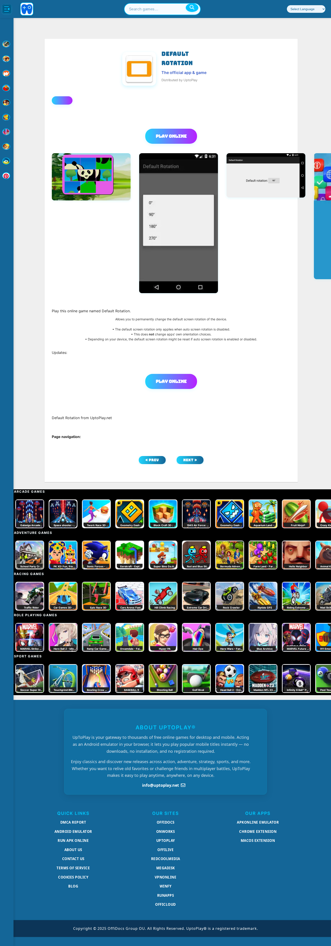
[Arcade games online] (6, 58)
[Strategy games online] (6, 146)
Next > (190, 460)
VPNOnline (166, 877)
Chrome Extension (258, 831)
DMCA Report (73, 822)
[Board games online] (6, 73)
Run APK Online (73, 840)
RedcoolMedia (165, 858)
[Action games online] (6, 44)
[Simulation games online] (6, 117)
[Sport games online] (6, 132)
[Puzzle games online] (6, 102)
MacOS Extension (258, 840)
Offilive (165, 849)
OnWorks (165, 831)
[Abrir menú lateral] (6, 8)
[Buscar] (192, 7)
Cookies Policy (73, 877)
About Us (73, 849)
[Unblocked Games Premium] (6, 175)
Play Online (171, 136)
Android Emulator (73, 831)
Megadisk (165, 868)
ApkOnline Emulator (258, 822)
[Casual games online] (6, 88)
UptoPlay (165, 840)
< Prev (152, 460)
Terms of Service (73, 868)
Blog (73, 886)
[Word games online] (6, 161)
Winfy (166, 886)
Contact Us (73, 858)
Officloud (165, 904)
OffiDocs (166, 822)
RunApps (165, 895)
